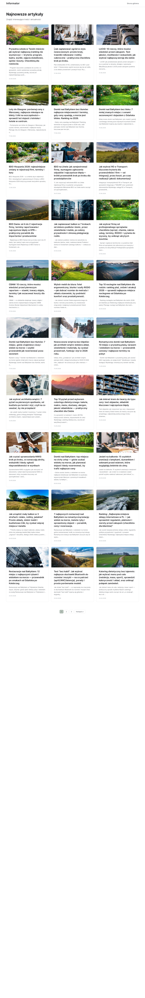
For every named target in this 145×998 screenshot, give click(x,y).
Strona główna (133, 3)
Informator (13, 3)
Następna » (80, 612)
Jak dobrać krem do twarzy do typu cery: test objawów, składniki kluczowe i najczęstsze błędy (117, 402)
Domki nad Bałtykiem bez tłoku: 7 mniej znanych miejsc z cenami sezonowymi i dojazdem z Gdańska (117, 112)
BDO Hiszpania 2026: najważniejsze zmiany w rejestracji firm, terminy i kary (27, 169)
